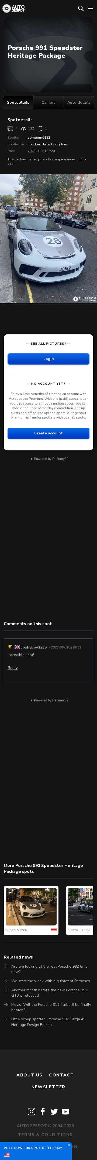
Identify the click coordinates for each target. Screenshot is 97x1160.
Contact (61, 1075)
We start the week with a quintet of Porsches (50, 981)
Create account (48, 433)
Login (48, 359)
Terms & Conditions (45, 1135)
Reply (13, 667)
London (34, 144)
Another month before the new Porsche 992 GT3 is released (49, 993)
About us (29, 1075)
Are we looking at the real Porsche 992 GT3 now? (49, 969)
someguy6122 (39, 137)
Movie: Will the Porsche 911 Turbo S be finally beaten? (51, 1007)
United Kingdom (54, 144)
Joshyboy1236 (34, 647)
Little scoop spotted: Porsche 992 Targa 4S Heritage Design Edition (48, 1022)
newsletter (48, 1087)
